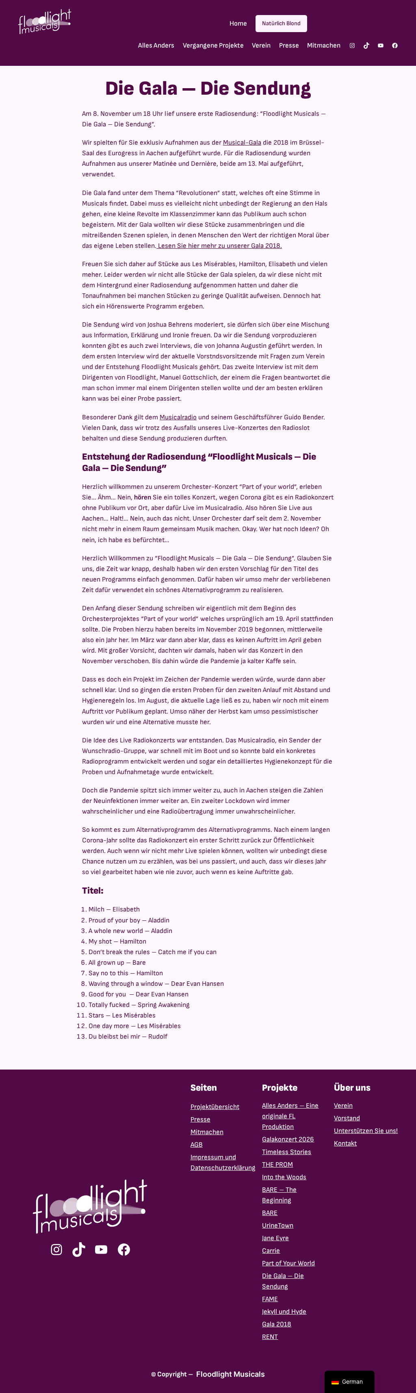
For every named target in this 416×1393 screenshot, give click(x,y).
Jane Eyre (275, 1238)
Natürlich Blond (281, 23)
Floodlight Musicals (230, 1374)
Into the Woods (284, 1177)
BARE (269, 1213)
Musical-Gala (242, 143)
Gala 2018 (276, 1324)
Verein (343, 1106)
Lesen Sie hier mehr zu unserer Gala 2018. (219, 246)
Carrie (271, 1251)
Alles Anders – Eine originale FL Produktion (290, 1116)
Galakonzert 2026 (288, 1139)
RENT (270, 1337)
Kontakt (345, 1143)
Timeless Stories (286, 1152)
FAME (270, 1299)
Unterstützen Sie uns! (366, 1131)
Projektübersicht (215, 1107)
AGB (197, 1145)
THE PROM (277, 1165)
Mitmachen (207, 1132)
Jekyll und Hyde (284, 1312)
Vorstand (347, 1118)
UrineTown (277, 1226)
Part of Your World (288, 1263)
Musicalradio (178, 417)
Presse (200, 1119)
